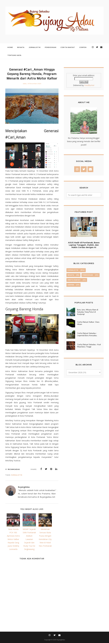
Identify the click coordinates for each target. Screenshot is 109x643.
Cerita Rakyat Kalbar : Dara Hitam (88, 323)
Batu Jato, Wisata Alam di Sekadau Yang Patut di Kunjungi (87, 311)
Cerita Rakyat (74, 280)
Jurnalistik (16, 475)
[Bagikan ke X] (46, 469)
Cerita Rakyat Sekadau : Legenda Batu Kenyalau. (87, 334)
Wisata (71, 275)
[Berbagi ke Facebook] (41, 469)
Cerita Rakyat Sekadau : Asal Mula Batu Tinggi (89, 345)
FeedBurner (89, 85)
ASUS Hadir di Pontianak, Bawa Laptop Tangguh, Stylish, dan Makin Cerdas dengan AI (83, 245)
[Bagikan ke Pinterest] (51, 469)
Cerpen (71, 285)
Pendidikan (88, 275)
